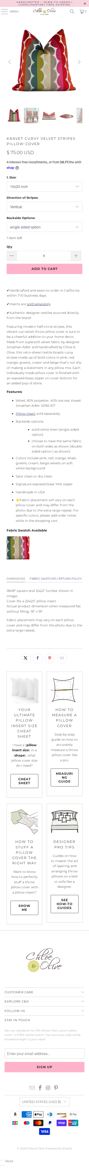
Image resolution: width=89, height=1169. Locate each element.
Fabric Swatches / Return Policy (56, 578)
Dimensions (16, 578)
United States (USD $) (41, 1102)
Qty (9, 246)
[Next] (79, 62)
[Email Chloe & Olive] (32, 1088)
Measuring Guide (64, 777)
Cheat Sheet (24, 781)
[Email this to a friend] (62, 658)
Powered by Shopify (59, 1148)
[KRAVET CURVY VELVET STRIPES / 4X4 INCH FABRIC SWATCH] (18, 558)
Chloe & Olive (35, 1148)
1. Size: (11, 177)
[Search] (72, 11)
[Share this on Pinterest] (50, 658)
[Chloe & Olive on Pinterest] (56, 1088)
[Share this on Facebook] (38, 658)
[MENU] (2, 11)
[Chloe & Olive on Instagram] (48, 1088)
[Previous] (10, 62)
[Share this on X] (26, 658)
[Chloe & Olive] (44, 11)
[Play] (44, 62)
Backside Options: (21, 218)
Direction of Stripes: (22, 197)
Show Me (24, 908)
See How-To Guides (65, 904)
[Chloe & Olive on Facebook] (40, 1088)
